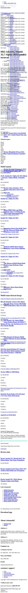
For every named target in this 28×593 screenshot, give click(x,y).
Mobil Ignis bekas (8, 491)
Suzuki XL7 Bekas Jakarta (7, 431)
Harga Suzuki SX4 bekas (10, 501)
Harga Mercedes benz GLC (17, 63)
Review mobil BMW (12, 116)
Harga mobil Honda (12, 71)
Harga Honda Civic (15, 73)
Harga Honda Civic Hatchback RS (18, 77)
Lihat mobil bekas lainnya (7, 17)
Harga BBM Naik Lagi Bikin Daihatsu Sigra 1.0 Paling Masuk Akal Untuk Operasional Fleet (14, 211)
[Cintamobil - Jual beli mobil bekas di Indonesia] (7, 11)
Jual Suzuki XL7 (5, 292)
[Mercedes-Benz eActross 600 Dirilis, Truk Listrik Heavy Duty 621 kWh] (10, 300)
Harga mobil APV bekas (10, 498)
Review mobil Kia (11, 113)
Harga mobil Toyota (12, 46)
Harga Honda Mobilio (15, 74)
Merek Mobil (10, 15)
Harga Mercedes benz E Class (17, 67)
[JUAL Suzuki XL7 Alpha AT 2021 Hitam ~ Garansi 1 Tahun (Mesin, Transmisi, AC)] (14, 171)
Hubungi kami (7, 572)
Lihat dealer (3, 448)
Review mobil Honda (12, 108)
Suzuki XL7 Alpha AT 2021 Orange (12, 276)
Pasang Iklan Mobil (5, 7)
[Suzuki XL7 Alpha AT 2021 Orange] (10, 272)
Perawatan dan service (12, 197)
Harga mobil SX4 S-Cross (16, 101)
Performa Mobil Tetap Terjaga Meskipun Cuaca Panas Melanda (14, 247)
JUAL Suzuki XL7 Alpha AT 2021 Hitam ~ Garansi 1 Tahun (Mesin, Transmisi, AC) (14, 177)
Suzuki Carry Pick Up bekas (11, 493)
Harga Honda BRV (15, 78)
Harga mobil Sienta (14, 57)
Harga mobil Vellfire (15, 56)
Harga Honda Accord (15, 75)
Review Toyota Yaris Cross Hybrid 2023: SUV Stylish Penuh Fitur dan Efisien (15, 134)
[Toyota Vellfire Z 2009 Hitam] (9, 369)
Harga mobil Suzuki (12, 94)
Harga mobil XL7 (14, 103)
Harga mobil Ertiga (14, 95)
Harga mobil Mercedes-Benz (14, 60)
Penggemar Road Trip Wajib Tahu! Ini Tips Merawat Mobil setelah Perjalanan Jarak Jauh (15, 230)
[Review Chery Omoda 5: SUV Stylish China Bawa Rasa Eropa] (10, 184)
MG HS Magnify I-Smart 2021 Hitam (13, 302)
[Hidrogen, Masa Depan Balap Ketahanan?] (10, 284)
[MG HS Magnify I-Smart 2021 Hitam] (11, 298)
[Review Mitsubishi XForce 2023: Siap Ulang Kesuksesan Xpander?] (10, 149)
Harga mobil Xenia (14, 88)
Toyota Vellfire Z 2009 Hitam (10, 372)
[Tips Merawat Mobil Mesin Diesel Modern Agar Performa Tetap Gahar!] (10, 260)
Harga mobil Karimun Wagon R (18, 98)
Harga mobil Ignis (14, 99)
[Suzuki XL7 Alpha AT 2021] (8, 195)
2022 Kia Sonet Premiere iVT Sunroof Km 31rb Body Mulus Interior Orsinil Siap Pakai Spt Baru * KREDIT (13, 350)
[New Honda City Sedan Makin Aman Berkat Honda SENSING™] (10, 317)
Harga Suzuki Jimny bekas (11, 500)
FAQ (5, 2)
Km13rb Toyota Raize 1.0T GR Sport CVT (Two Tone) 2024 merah (13, 395)
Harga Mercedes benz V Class (17, 66)
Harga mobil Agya (14, 47)
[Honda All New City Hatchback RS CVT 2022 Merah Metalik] (14, 319)
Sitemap (6, 577)
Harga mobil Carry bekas (10, 494)
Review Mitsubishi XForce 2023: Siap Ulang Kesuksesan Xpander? (15, 152)
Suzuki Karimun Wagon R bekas (12, 497)
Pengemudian (10, 194)
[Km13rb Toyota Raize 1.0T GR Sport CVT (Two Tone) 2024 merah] (14, 389)
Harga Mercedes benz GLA (17, 64)
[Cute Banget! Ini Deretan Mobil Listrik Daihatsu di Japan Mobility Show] (10, 334)
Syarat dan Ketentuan (9, 574)
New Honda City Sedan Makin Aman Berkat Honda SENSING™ (15, 321)
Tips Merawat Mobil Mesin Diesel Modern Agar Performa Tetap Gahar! (14, 265)
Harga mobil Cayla (14, 49)
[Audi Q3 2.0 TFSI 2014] (7, 412)
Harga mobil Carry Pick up (16, 96)
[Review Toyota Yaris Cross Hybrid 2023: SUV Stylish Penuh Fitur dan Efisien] (10, 130)
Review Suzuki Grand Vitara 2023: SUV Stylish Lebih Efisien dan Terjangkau (14, 469)
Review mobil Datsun (12, 119)
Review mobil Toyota (12, 106)
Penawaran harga (8, 575)
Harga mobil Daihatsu (12, 82)
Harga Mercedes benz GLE (16, 61)
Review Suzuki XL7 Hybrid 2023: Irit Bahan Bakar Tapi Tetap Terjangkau (13, 459)
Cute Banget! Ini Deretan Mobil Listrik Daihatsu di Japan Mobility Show (15, 338)
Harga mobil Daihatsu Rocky (17, 92)
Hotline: (10, 3)
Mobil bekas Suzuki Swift (10, 495)
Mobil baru (9, 274)
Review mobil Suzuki (12, 112)
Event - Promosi (11, 271)
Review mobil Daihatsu (12, 109)
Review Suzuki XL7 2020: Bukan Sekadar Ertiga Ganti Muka (11, 480)
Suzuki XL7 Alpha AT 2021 (9, 198)
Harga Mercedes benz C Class (17, 68)
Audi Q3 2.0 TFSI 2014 (8, 415)
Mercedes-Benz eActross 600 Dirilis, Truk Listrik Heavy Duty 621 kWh (15, 304)
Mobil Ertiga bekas (9, 490)
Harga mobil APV (14, 102)
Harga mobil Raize (14, 59)
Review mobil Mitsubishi (13, 115)
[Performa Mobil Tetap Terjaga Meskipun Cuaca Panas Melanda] (10, 243)
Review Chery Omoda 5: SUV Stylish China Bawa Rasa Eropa (14, 188)
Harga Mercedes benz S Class (17, 70)
